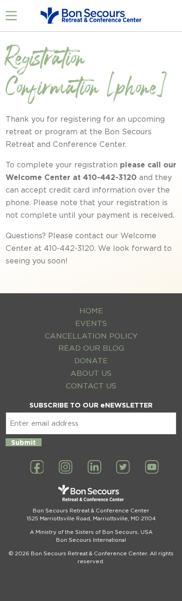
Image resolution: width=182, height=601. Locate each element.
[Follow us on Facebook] (37, 467)
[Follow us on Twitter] (123, 467)
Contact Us (91, 385)
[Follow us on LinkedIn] (94, 467)
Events (91, 323)
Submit (23, 442)
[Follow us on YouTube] (152, 467)
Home (91, 310)
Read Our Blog (91, 348)
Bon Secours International (91, 540)
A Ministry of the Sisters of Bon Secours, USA (91, 532)
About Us (91, 373)
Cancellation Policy (91, 336)
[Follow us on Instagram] (65, 467)
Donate (91, 360)
